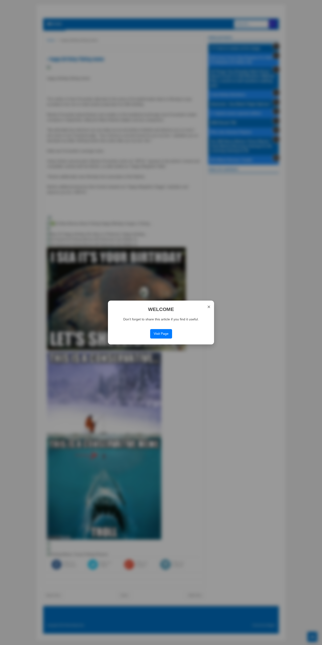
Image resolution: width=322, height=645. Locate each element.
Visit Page (161, 333)
